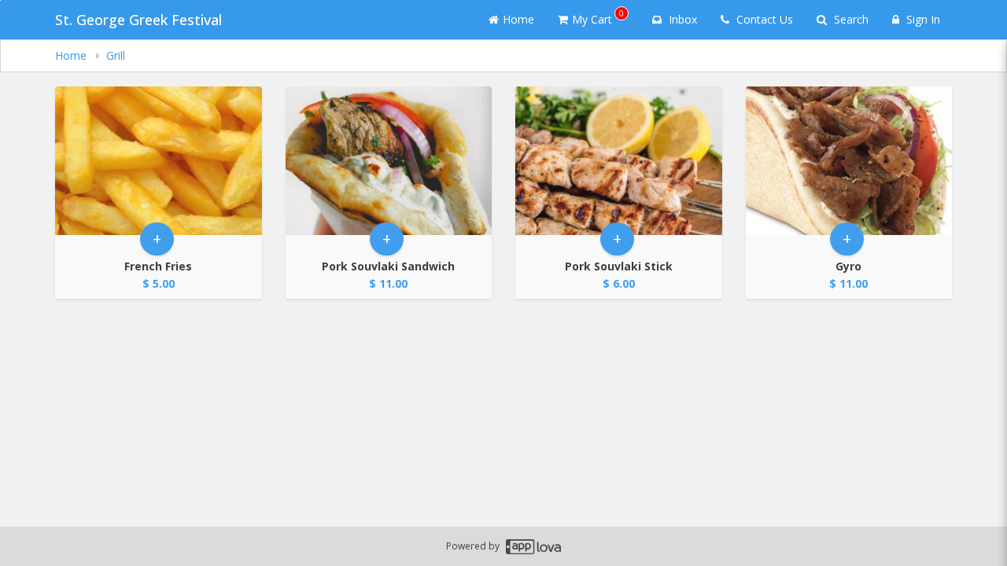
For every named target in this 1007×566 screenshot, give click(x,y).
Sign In (921, 19)
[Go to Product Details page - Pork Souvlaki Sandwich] (389, 160)
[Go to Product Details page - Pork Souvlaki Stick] (618, 160)
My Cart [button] (598, 17)
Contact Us (763, 19)
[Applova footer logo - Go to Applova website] (533, 546)
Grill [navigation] (115, 55)
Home (518, 19)
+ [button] (157, 238)
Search (850, 19)
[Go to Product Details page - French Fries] (158, 160)
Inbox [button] (681, 19)
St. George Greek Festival (138, 19)
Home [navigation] (72, 55)
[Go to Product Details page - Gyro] (849, 160)
